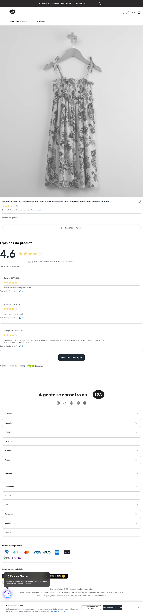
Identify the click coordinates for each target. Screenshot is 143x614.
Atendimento (10, 523)
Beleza (7, 460)
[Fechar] (138, 608)
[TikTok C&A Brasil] (64, 403)
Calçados (8, 441)
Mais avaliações (36, 210)
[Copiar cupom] (100, 3)
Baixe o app (9, 514)
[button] (122, 12)
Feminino (8, 414)
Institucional (9, 486)
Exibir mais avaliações (71, 357)
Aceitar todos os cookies (112, 607)
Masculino (9, 423)
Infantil (7, 432)
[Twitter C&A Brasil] (78, 403)
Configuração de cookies (91, 607)
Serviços (8, 505)
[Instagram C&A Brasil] (58, 403)
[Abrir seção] (76, 413)
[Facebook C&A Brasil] (85, 403)
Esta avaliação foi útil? (8, 291)
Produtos (8, 495)
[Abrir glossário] (75, 473)
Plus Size (8, 451)
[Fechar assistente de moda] (46, 576)
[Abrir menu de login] (128, 12)
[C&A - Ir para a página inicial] (12, 12)
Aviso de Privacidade (57, 611)
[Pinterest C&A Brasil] (71, 403)
